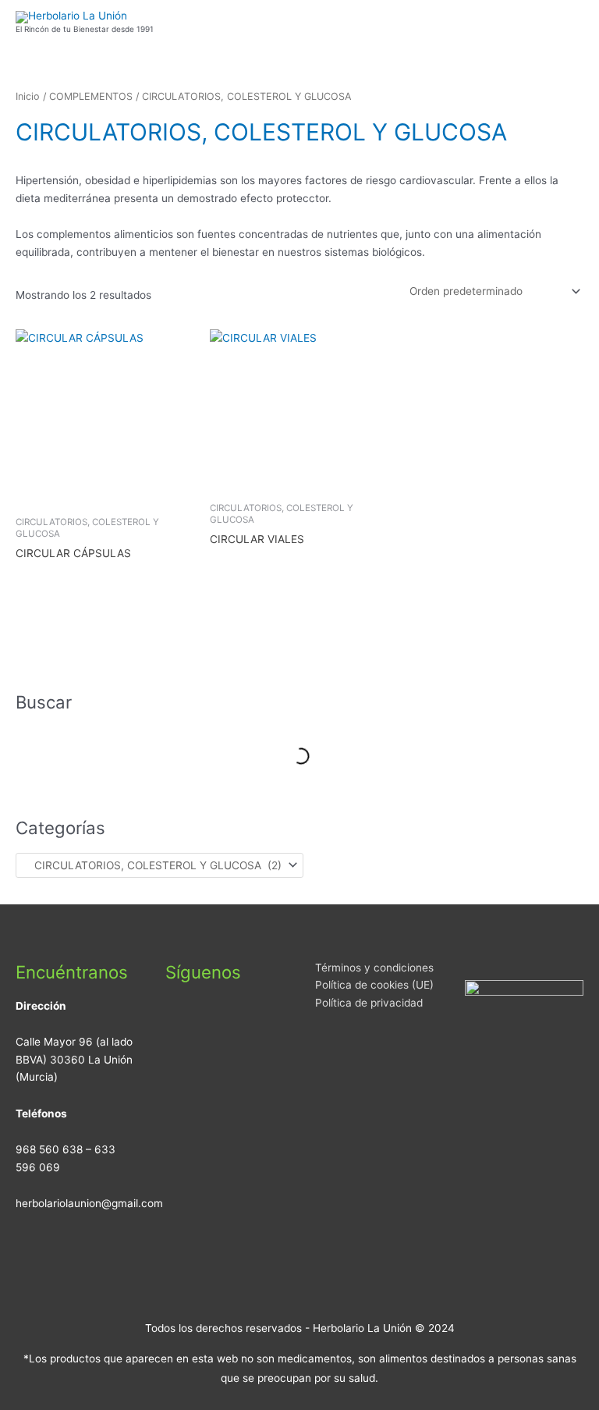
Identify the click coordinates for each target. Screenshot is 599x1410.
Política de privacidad (369, 1002)
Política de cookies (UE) (374, 984)
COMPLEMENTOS (91, 96)
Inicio (28, 96)
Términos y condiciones (374, 967)
